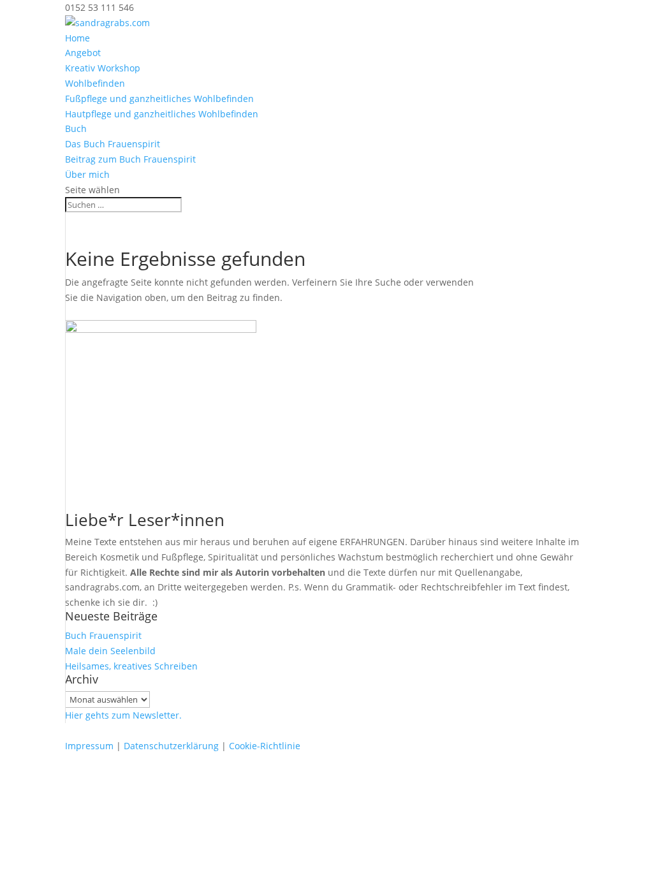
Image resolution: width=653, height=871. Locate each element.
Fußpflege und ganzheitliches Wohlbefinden (159, 98)
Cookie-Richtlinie (264, 746)
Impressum (89, 746)
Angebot (83, 53)
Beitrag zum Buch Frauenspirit (130, 159)
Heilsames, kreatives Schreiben (131, 666)
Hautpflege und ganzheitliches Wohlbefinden (161, 114)
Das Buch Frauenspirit (112, 144)
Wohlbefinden (95, 83)
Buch (76, 128)
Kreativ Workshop (102, 68)
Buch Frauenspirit (103, 635)
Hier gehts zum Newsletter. (123, 715)
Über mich (87, 174)
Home (77, 38)
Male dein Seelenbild (110, 651)
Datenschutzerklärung (171, 746)
